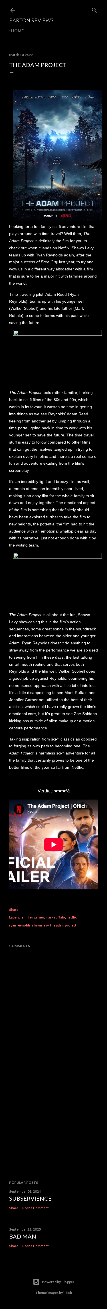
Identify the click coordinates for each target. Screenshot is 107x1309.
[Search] (94, 9)
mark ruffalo (55, 917)
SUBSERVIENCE (30, 1198)
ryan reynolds (20, 925)
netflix (71, 917)
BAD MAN (22, 1236)
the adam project (63, 925)
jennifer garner (32, 917)
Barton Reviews (31, 20)
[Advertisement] (53, 1130)
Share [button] (13, 909)
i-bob (67, 1292)
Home (17, 30)
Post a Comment (35, 1208)
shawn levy (40, 925)
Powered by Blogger (58, 1282)
